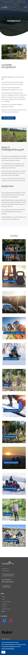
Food (3, 599)
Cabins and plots (6, 609)
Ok (3, 652)
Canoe (7, 254)
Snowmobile (10, 488)
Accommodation (6, 601)
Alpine (3, 596)
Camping (4, 604)
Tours (7, 306)
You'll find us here (8, 575)
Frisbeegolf (9, 436)
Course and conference (14, 333)
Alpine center (11, 358)
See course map (9, 118)
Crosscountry (10, 410)
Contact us (6, 586)
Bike (6, 384)
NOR (4, 611)
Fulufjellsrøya (11, 540)
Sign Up (8, 639)
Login (4, 639)
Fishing (8, 514)
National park (11, 462)
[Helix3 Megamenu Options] (25, 7)
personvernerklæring (7, 649)
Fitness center (10, 281)
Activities (4, 606)
